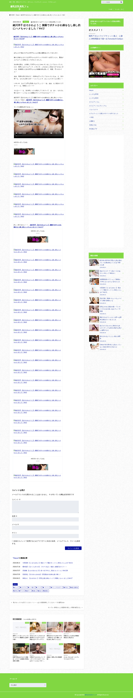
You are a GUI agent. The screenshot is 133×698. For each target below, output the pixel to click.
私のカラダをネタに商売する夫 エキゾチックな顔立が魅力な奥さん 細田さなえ (111, 329)
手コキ (22, 591)
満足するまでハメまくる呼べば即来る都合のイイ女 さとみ (111, 319)
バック (39, 587)
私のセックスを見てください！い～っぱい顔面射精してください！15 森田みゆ (38, 602)
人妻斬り (92, 121)
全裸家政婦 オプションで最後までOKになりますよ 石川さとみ (110, 281)
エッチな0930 (93, 94)
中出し (67, 587)
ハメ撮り (31, 587)
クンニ (16, 587)
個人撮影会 (75, 587)
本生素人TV (93, 129)
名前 (14, 516)
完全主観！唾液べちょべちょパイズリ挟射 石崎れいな (111, 300)
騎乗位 (46, 591)
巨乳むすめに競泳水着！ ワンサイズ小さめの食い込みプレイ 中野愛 (110, 310)
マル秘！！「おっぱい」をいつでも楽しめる (115, 11)
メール (15, 524)
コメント (16, 499)
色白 (40, 591)
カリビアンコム (94, 102)
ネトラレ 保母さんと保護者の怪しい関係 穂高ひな (64, 607)
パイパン (46, 587)
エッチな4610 (93, 98)
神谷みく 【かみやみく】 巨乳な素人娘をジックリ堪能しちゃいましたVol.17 (47, 578)
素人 (35, 591)
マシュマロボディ (57, 587)
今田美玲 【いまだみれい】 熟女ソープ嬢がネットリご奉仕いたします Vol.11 (48, 563)
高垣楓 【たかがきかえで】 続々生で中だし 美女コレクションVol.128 (45, 570)
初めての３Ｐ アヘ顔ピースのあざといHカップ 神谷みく (110, 273)
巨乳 (16, 591)
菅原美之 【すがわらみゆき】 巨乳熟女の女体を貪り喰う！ (42, 574)
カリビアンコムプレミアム (98, 106)
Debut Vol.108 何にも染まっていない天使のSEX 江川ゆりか (110, 347)
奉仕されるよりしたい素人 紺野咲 (110, 338)
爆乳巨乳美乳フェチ (19, 8)
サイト (14, 533)
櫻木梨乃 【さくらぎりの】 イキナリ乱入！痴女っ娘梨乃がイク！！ (45, 567)
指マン (29, 591)
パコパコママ (93, 109)
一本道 (91, 117)
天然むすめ (92, 125)
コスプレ (23, 587)
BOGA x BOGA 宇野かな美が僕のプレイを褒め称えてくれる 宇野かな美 (111, 263)
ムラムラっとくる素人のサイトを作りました (103, 113)
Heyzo (16, 558)
